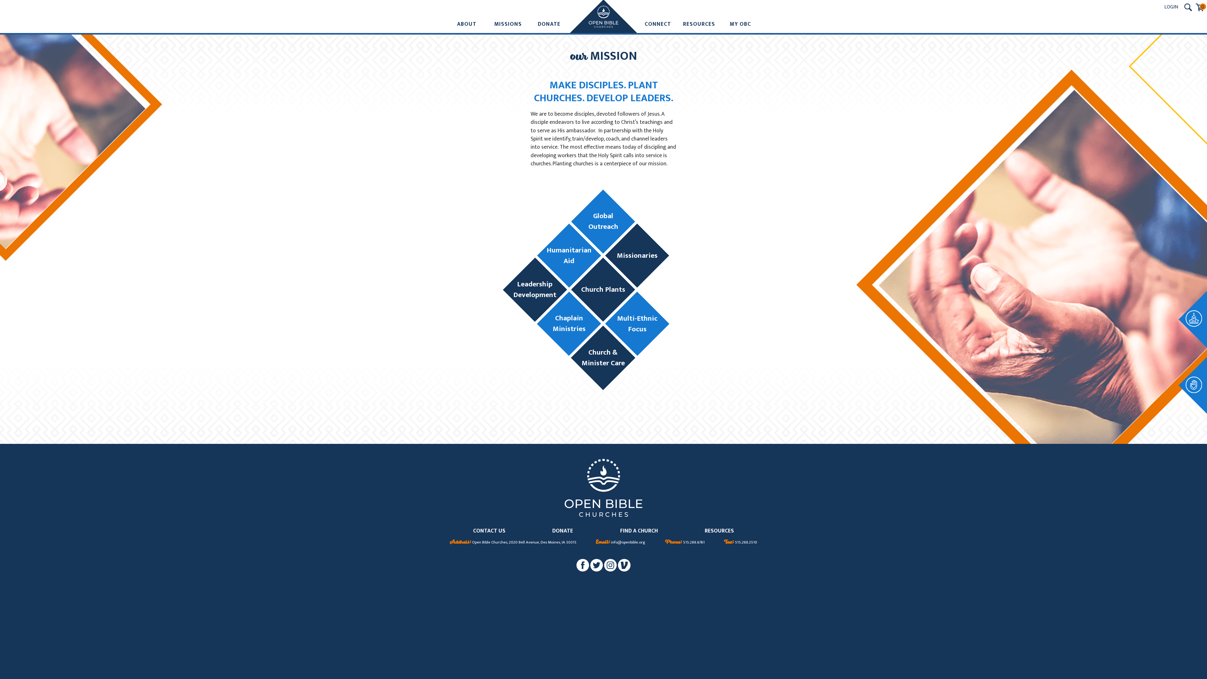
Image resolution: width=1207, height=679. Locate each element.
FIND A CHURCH (639, 531)
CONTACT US (489, 531)
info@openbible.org (620, 542)
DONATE (562, 531)
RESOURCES (719, 531)
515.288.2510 (740, 542)
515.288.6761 (685, 542)
